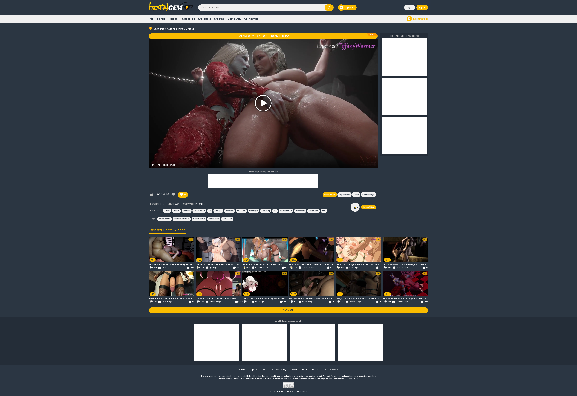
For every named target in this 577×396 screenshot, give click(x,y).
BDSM (167, 211)
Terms (294, 369)
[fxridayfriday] (355, 207)
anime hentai (164, 219)
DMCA (304, 369)
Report (344, 195)
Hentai (161, 18)
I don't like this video (173, 194)
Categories (188, 18)
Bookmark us (420, 18)
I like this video (151, 194)
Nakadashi (300, 211)
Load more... (288, 310)
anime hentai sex (181, 219)
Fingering (266, 211)
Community (234, 18)
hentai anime (199, 219)
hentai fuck (214, 219)
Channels (219, 18)
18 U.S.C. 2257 (319, 369)
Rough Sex (313, 211)
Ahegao (218, 211)
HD (275, 211)
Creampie (253, 211)
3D (210, 211)
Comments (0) (368, 195)
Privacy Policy (279, 369)
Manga (173, 18)
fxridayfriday (368, 207)
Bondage (229, 211)
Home (152, 19)
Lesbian (186, 211)
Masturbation (286, 211)
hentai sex (227, 219)
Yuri (323, 211)
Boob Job (241, 211)
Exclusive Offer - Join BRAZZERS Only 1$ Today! (263, 36)
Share (356, 195)
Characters (204, 18)
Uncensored (199, 211)
